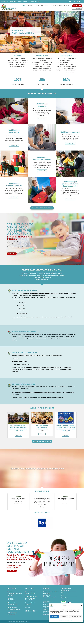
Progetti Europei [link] (35, 1)
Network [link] (25, 1)
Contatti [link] (67, 5)
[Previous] (3, 32)
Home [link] (23, 5)
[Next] (80, 32)
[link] (70, 1)
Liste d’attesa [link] (45, 5)
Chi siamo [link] (29, 5)
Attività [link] (54, 5)
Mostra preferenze (75, 616)
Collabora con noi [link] (15, 1)
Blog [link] (60, 5)
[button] (81, 605)
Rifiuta (64, 616)
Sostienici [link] (4, 1)
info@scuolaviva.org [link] (12, 604)
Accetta (54, 616)
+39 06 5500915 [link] (11, 599)
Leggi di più (18, 435)
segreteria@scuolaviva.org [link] (14, 609)
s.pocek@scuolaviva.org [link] (50, 596)
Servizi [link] (37, 5)
